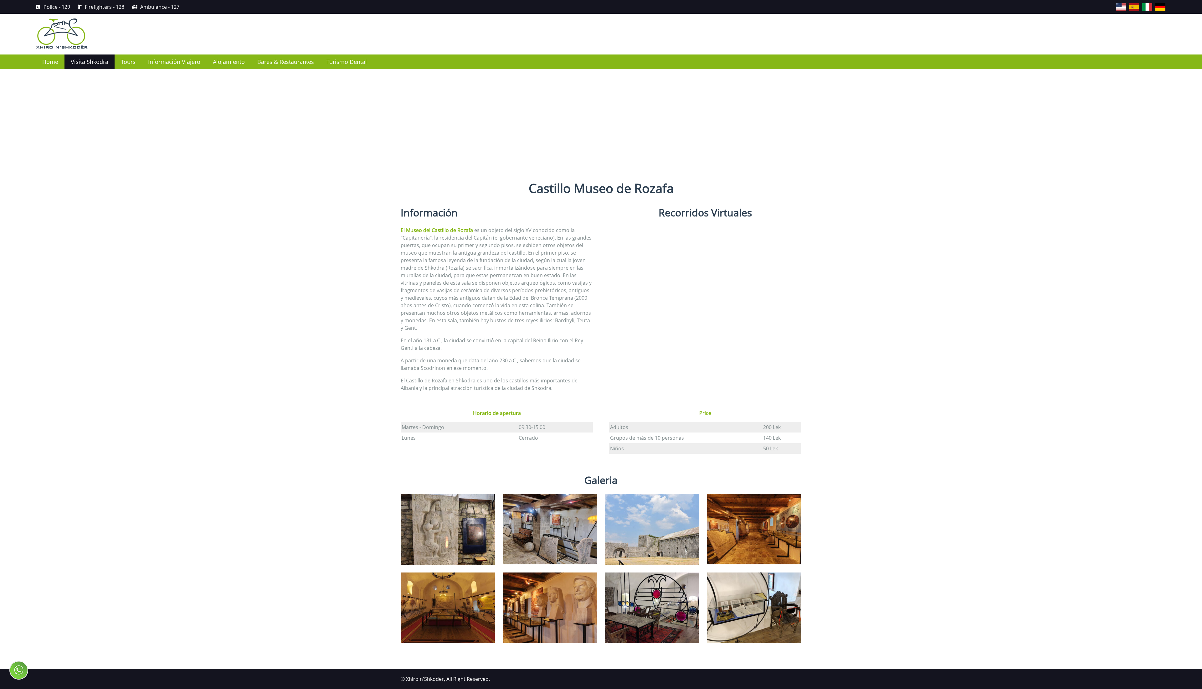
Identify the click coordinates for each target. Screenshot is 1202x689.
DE (1155, 3)
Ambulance (159, 6)
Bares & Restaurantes (285, 61)
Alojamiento (229, 61)
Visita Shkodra (89, 61)
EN (1116, 3)
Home (50, 61)
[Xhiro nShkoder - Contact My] (18, 670)
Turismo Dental (346, 61)
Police (57, 6)
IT (1142, 3)
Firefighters (104, 6)
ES (1129, 3)
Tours (128, 61)
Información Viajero (174, 61)
